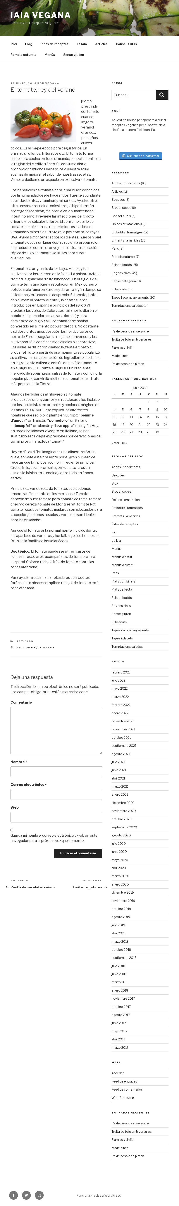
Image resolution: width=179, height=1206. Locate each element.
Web (14, 807)
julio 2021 (118, 762)
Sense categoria (124, 281)
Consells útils (126, 44)
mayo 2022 (120, 688)
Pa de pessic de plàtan (128, 364)
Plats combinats (123, 581)
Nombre (18, 762)
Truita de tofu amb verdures (132, 339)
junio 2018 (119, 974)
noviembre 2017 (123, 998)
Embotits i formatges (127, 232)
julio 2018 (118, 966)
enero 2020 (120, 884)
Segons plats (121, 273)
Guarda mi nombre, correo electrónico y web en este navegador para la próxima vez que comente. (54, 838)
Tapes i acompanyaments (130, 297)
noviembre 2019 (123, 901)
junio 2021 (119, 770)
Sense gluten (73, 55)
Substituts (119, 289)
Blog (28, 44)
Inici (13, 44)
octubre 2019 (121, 909)
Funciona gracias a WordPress (99, 1195)
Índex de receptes (55, 44)
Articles (101, 44)
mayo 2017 (119, 1031)
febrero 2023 (121, 672)
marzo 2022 (120, 697)
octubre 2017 (121, 1007)
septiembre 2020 (124, 827)
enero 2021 (120, 794)
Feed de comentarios (127, 1089)
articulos (26, 647)
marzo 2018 (120, 982)
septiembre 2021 (124, 745)
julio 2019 (118, 925)
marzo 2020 (120, 876)
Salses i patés (122, 265)
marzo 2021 (120, 786)
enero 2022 (120, 713)
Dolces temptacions (126, 500)
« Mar (115, 443)
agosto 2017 (121, 1015)
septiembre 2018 (124, 957)
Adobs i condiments (126, 183)
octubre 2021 (121, 737)
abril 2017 (118, 1039)
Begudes (118, 199)
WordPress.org (123, 1098)
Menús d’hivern (123, 565)
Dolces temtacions (126, 224)
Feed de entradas (124, 1081)
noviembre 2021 (123, 729)
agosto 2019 (121, 917)
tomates (46, 647)
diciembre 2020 (123, 803)
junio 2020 (119, 851)
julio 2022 (118, 680)
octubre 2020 (122, 819)
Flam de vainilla (122, 347)
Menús (50, 55)
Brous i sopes (121, 207)
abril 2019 (118, 933)
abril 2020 (119, 868)
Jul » (124, 443)
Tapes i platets (122, 638)
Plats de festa (122, 589)
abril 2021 (118, 778)
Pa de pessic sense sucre (130, 331)
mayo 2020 (120, 860)
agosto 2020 (121, 835)
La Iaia (82, 44)
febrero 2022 (121, 705)
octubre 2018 (121, 949)
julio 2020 (119, 843)
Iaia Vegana (40, 15)
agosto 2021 (121, 754)
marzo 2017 (120, 1047)
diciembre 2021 (123, 721)
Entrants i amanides (126, 240)
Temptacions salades (127, 305)
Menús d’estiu (122, 557)
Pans (115, 248)
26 (123, 432)
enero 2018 (120, 990)
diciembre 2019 (123, 892)
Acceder (118, 1073)
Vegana (52, 83)
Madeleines (120, 356)
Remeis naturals (23, 55)
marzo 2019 (120, 941)
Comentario (21, 702)
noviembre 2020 (124, 811)
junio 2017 (119, 1023)
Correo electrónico (28, 785)
